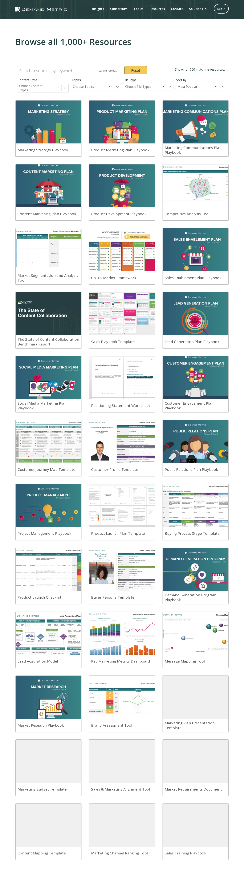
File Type (130, 80)
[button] (198, 9)
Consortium (119, 9)
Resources (157, 9)
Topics (138, 9)
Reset (135, 70)
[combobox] (19, 87)
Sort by (181, 80)
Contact (177, 9)
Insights (98, 9)
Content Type (27, 80)
